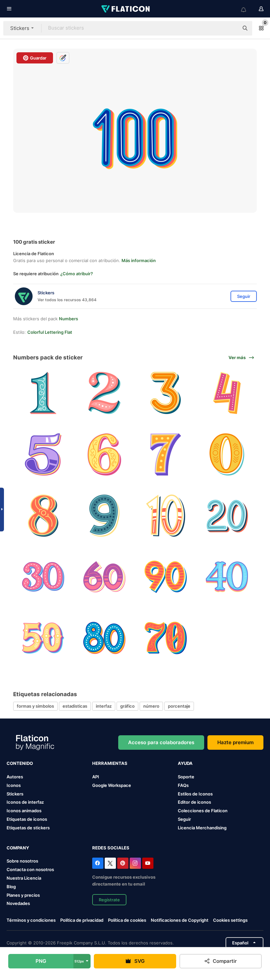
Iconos (14, 785)
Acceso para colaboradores (161, 742)
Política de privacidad (81, 920)
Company (18, 847)
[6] (104, 454)
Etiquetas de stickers (28, 827)
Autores (15, 776)
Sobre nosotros (22, 861)
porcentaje (179, 706)
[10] (165, 515)
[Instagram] (135, 863)
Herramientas (109, 763)
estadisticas (75, 706)
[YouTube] (147, 863)
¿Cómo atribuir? (76, 273)
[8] (43, 515)
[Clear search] (230, 28)
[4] (227, 393)
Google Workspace (111, 785)
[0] (227, 454)
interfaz (104, 706)
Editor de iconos (194, 802)
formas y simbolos (35, 706)
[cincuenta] (43, 638)
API (95, 776)
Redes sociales (110, 847)
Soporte (186, 776)
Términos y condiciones (31, 920)
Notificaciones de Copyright (179, 920)
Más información (139, 260)
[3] (165, 393)
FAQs (183, 785)
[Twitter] (110, 863)
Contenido (20, 763)
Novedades (18, 903)
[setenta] (165, 638)
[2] (104, 393)
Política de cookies (127, 920)
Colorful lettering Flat (49, 332)
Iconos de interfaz (25, 802)
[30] (43, 576)
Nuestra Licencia (24, 878)
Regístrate (109, 899)
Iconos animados (24, 810)
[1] (43, 393)
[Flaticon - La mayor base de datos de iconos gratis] (126, 8)
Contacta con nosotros (30, 869)
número (151, 706)
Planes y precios (23, 895)
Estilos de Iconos (195, 793)
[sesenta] (104, 576)
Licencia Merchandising (202, 827)
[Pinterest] (122, 863)
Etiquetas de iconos (27, 819)
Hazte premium (235, 742)
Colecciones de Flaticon (203, 810)
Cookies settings (230, 920)
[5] (43, 454)
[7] (165, 454)
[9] (104, 515)
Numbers (68, 318)
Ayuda (185, 763)
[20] (227, 515)
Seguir (184, 819)
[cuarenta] (227, 576)
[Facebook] (97, 863)
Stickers (15, 793)
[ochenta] (104, 638)
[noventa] (165, 576)
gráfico (127, 706)
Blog (11, 886)
